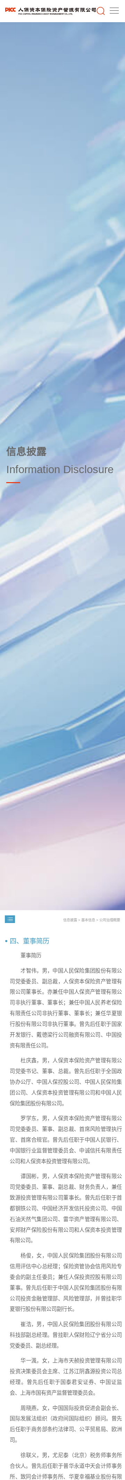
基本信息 (88, 920)
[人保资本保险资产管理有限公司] (50, 11)
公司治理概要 (109, 920)
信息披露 (70, 920)
